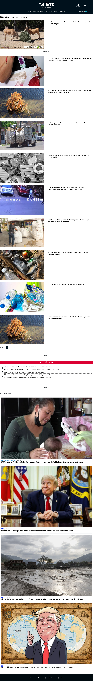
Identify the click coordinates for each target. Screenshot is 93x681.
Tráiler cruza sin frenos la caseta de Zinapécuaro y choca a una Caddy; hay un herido (27, 375)
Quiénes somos (40, 677)
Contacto (61, 677)
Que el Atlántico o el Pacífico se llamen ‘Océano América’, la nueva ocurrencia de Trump (37, 668)
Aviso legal (31, 677)
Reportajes (62, 11)
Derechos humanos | (8, 460)
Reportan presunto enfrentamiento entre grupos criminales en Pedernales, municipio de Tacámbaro (31, 369)
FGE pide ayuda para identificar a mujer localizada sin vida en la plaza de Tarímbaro (27, 366)
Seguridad (49, 11)
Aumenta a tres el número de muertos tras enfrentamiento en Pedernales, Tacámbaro (27, 377)
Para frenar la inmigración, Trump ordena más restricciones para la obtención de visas (37, 531)
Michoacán (36, 11)
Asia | (3, 597)
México (55, 11)
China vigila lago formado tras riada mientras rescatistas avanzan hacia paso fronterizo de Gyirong (42, 599)
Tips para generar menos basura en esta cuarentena (66, 284)
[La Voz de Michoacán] (46, 5)
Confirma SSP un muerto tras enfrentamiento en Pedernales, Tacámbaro (24, 372)
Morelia (42, 11)
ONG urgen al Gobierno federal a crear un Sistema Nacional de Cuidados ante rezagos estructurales (42, 462)
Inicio (29, 11)
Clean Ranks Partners (51, 677)
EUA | (3, 529)
